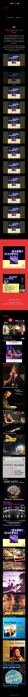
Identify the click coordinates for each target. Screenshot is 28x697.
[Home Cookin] (14, 628)
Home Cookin (5, 640)
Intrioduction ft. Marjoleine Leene (9, 433)
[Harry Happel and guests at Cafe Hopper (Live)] (14, 513)
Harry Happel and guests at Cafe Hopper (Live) (12, 525)
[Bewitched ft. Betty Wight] (14, 582)
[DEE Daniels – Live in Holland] (14, 651)
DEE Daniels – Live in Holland (8, 663)
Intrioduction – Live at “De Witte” (9, 340)
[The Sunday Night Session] (14, 398)
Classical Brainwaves (7, 502)
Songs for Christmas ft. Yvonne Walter (10, 571)
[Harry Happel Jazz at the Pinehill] (14, 536)
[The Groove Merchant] (14, 444)
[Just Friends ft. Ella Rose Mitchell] (14, 605)
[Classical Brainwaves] (14, 490)
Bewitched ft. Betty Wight (8, 594)
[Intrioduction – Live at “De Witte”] (14, 328)
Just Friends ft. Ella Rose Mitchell (9, 617)
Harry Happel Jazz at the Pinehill (9, 548)
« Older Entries (6, 687)
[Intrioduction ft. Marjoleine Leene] (14, 421)
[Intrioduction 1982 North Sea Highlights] (14, 674)
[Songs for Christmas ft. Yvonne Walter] (14, 559)
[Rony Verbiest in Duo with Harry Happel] (14, 375)
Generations (5, 479)
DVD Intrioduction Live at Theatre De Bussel (11, 363)
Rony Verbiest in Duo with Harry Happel (10, 387)
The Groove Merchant (7, 456)
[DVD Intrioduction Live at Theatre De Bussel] (14, 351)
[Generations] (14, 467)
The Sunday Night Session (8, 410)
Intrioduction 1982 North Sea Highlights (10, 685)
